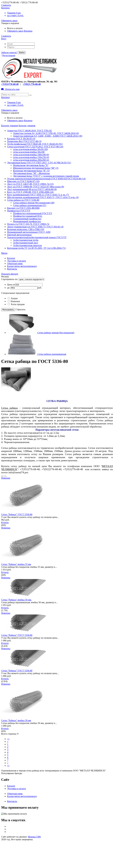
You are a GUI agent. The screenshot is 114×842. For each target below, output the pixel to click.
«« (8, 739)
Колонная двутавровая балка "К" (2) (31, 170)
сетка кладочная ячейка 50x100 (29, 152)
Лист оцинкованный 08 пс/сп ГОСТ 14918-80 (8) (32, 189)
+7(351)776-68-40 (10, 84)
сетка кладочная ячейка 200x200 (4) (31, 160)
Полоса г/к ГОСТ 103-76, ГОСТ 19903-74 (28, 224)
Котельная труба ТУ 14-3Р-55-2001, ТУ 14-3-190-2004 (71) (36, 248)
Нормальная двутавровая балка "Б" (31, 165)
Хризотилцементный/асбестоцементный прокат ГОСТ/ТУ (36, 237)
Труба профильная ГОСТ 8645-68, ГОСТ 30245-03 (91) (35, 144)
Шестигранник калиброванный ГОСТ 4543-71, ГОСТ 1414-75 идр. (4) (43, 197)
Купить (5, 522)
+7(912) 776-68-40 (32, 84)
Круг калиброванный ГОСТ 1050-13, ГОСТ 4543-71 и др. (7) (38, 194)
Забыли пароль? (9, 52)
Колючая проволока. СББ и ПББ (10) (25, 229)
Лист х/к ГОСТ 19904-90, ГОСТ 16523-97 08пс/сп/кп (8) (35, 186)
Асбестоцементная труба (25, 240)
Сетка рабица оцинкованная (51, 354)
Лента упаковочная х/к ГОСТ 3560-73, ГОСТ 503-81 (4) (35, 226)
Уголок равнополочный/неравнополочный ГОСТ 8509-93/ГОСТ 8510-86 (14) (46, 178)
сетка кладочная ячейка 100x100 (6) (31, 154)
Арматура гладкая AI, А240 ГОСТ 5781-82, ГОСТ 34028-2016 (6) (46, 133)
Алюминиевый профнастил (27, 218)
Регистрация (8, 55)
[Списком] (2, 476)
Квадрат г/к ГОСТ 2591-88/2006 (23, 208)
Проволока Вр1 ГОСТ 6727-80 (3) (24, 141)
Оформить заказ (9, 20)
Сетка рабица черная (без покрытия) (55, 332)
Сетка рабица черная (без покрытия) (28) (33, 202)
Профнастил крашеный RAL (27, 216)
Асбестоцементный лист (25, 242)
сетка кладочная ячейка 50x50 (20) (30, 149)
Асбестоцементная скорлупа (27, 245)
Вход (3, 38)
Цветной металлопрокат (19, 234)
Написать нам (11, 89)
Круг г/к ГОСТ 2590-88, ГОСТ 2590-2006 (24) (30, 192)
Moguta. (34, 836)
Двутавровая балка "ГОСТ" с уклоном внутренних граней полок (46, 176)
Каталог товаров (9, 125)
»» (8, 765)
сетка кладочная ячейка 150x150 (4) (31, 157)
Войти (21, 52)
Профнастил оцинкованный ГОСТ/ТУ (32, 213)
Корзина (28, 31)
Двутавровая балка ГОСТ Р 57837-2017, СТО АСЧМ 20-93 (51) (39, 162)
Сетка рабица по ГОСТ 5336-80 (23, 200)
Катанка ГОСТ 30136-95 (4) (21, 138)
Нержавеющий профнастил (27, 221)
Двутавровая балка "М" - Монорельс (31, 173)
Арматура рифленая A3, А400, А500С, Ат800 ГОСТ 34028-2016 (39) (47, 136)
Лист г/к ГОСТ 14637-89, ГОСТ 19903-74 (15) (30, 184)
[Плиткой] (5, 476)
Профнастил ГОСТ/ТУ (18, 210)
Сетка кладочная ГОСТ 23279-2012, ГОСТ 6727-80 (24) (35, 146)
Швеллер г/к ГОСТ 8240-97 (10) (23, 181)
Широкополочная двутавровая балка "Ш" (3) (35, 168)
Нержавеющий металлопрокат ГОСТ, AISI (28, 232)
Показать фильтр (9, 274)
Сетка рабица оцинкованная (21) (29, 205)
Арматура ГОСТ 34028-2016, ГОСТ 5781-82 (29, 130)
